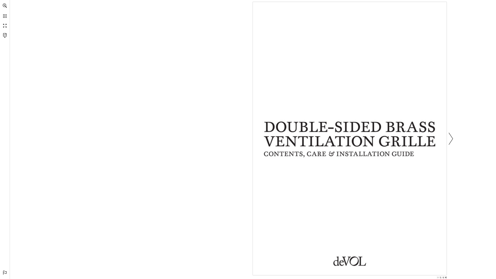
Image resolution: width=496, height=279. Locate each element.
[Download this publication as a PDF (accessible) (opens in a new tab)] (5, 35)
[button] (5, 5)
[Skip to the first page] (438, 277)
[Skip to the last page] (446, 277)
